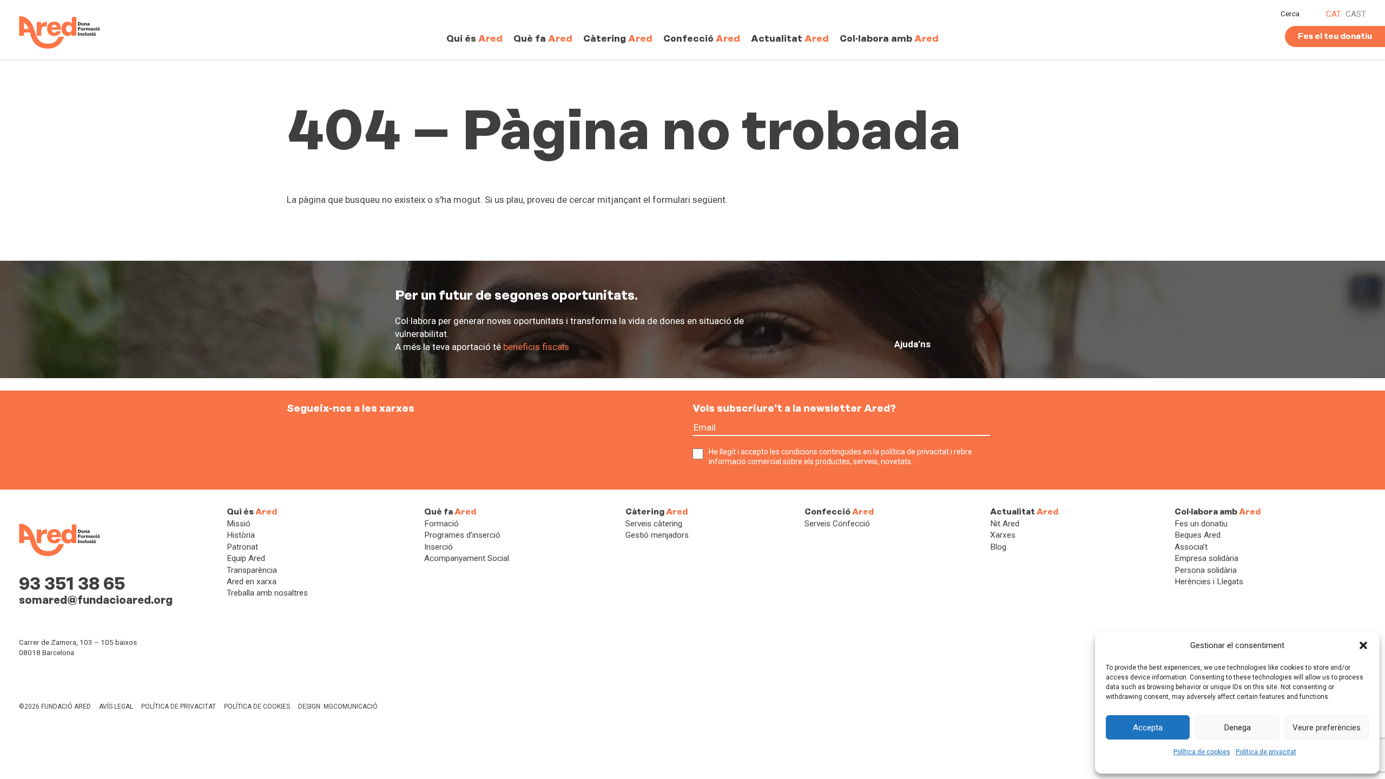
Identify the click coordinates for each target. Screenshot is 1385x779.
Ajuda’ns (912, 344)
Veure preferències (1326, 727)
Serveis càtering (653, 524)
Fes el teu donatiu (1335, 36)
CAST (1356, 14)
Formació (441, 524)
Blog (998, 547)
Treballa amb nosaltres (267, 593)
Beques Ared (1198, 535)
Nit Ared (1004, 524)
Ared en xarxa (251, 581)
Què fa (542, 38)
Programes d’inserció (462, 535)
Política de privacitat (1266, 752)
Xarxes (1002, 535)
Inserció (438, 547)
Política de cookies (1201, 752)
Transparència (252, 570)
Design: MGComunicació (338, 706)
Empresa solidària (1206, 558)
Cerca (1290, 13)
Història (241, 535)
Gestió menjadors (657, 535)
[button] (1363, 645)
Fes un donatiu (1201, 524)
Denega (1237, 727)
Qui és (474, 38)
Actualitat (790, 38)
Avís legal (116, 706)
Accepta (1148, 727)
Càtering (617, 38)
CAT (1333, 14)
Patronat (242, 547)
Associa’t (1191, 547)
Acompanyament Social (466, 558)
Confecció (701, 38)
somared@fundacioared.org (96, 599)
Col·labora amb (889, 38)
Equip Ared (246, 558)
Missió (238, 524)
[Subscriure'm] (999, 434)
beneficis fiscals (536, 346)
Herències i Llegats (1209, 581)
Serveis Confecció (837, 524)
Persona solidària (1206, 570)
